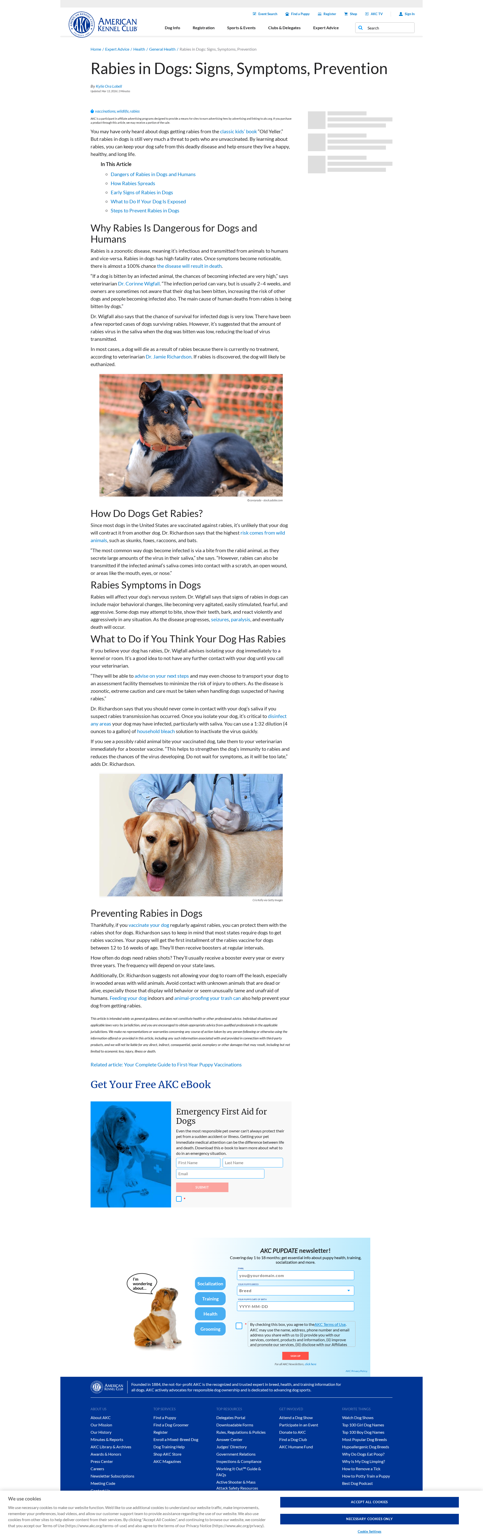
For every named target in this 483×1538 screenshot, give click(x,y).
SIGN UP (295, 1355)
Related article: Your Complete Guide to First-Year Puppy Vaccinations (166, 1064)
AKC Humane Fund (296, 1446)
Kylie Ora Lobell (109, 86)
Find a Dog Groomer (171, 1424)
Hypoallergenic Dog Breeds (365, 1446)
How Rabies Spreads (133, 183)
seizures (220, 619)
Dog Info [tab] (172, 27)
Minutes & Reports (107, 1439)
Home (96, 49)
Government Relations (236, 1454)
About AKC (101, 1417)
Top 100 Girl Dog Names (363, 1424)
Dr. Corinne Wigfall (139, 283)
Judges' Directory (231, 1446)
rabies (135, 111)
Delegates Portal (230, 1417)
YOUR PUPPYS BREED (248, 1284)
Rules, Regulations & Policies (241, 1432)
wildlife (123, 111)
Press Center (102, 1461)
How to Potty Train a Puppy (366, 1476)
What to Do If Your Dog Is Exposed (148, 201)
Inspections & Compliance (238, 1461)
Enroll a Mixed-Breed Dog (175, 1439)
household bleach (156, 731)
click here (310, 1364)
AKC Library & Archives (111, 1446)
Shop (353, 14)
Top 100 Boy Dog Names (363, 1432)
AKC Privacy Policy (356, 1370)
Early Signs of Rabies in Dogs (142, 192)
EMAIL (241, 1268)
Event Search (267, 14)
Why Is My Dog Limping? (363, 1461)
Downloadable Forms (234, 1424)
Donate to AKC (292, 1432)
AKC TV (377, 14)
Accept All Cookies (369, 1502)
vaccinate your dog (149, 925)
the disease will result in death (189, 266)
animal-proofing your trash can (207, 998)
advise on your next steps (162, 676)
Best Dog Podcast (357, 1483)
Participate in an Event (298, 1424)
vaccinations (105, 111)
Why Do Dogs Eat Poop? (363, 1454)
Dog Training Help (169, 1446)
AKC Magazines (167, 1461)
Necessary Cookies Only (369, 1519)
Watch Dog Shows (358, 1417)
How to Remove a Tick (361, 1468)
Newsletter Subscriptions (112, 1476)
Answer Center (229, 1439)
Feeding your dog (128, 998)
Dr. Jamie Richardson (168, 356)
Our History (101, 1432)
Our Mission (101, 1424)
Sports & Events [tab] (241, 27)
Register (330, 14)
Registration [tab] (204, 27)
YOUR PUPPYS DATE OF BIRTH (252, 1299)
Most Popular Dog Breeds (364, 1439)
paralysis (240, 619)
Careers (97, 1468)
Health (139, 49)
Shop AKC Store (167, 1454)
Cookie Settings (369, 1531)
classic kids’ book (238, 131)
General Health (162, 49)
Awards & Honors (106, 1454)
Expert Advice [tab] (326, 27)
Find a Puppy (300, 14)
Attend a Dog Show (296, 1417)
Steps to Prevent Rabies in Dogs (145, 210)
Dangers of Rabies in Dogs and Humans (153, 174)
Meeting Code (103, 1483)
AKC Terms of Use (330, 1324)
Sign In (410, 14)
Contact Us (100, 1490)
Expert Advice (117, 49)
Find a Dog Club (293, 1439)
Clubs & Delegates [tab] (284, 27)
